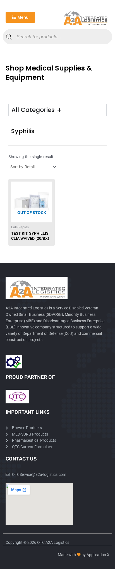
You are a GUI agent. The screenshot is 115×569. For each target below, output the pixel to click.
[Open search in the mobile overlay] (57, 36)
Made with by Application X (83, 554)
